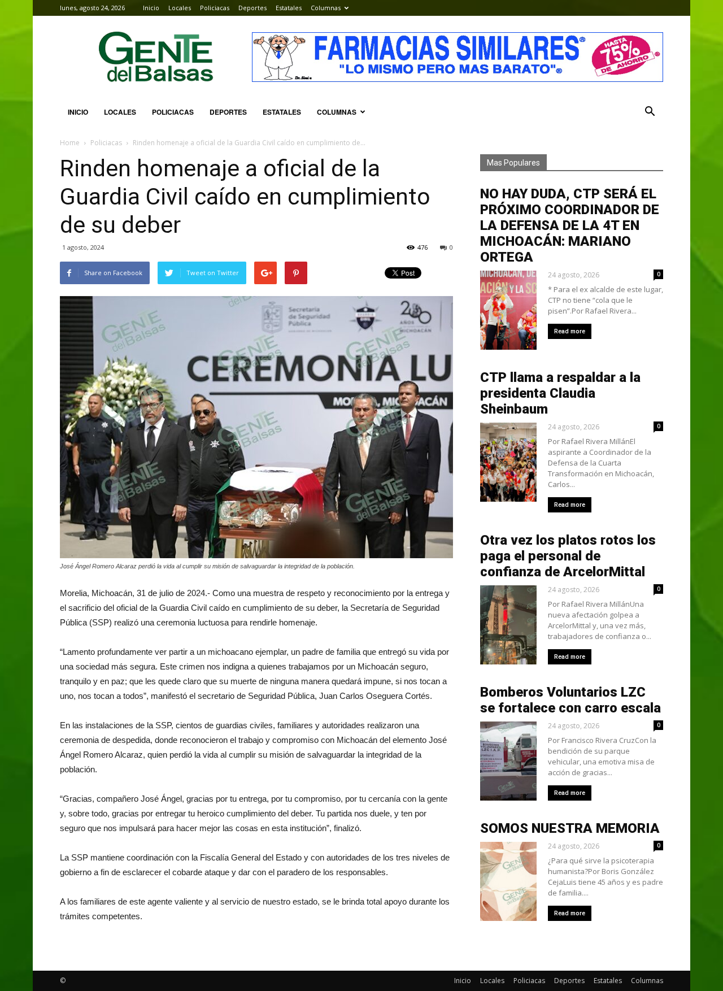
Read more (569, 331)
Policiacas (214, 7)
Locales (179, 7)
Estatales (289, 7)
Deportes (252, 7)
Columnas (326, 7)
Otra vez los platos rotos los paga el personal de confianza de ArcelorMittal (568, 556)
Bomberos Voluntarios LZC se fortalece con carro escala (570, 700)
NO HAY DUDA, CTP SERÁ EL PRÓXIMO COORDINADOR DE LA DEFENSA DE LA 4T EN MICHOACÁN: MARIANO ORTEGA (569, 225)
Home (70, 142)
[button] (649, 111)
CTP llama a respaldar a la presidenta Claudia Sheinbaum (560, 393)
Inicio (151, 7)
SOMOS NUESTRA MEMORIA (570, 828)
